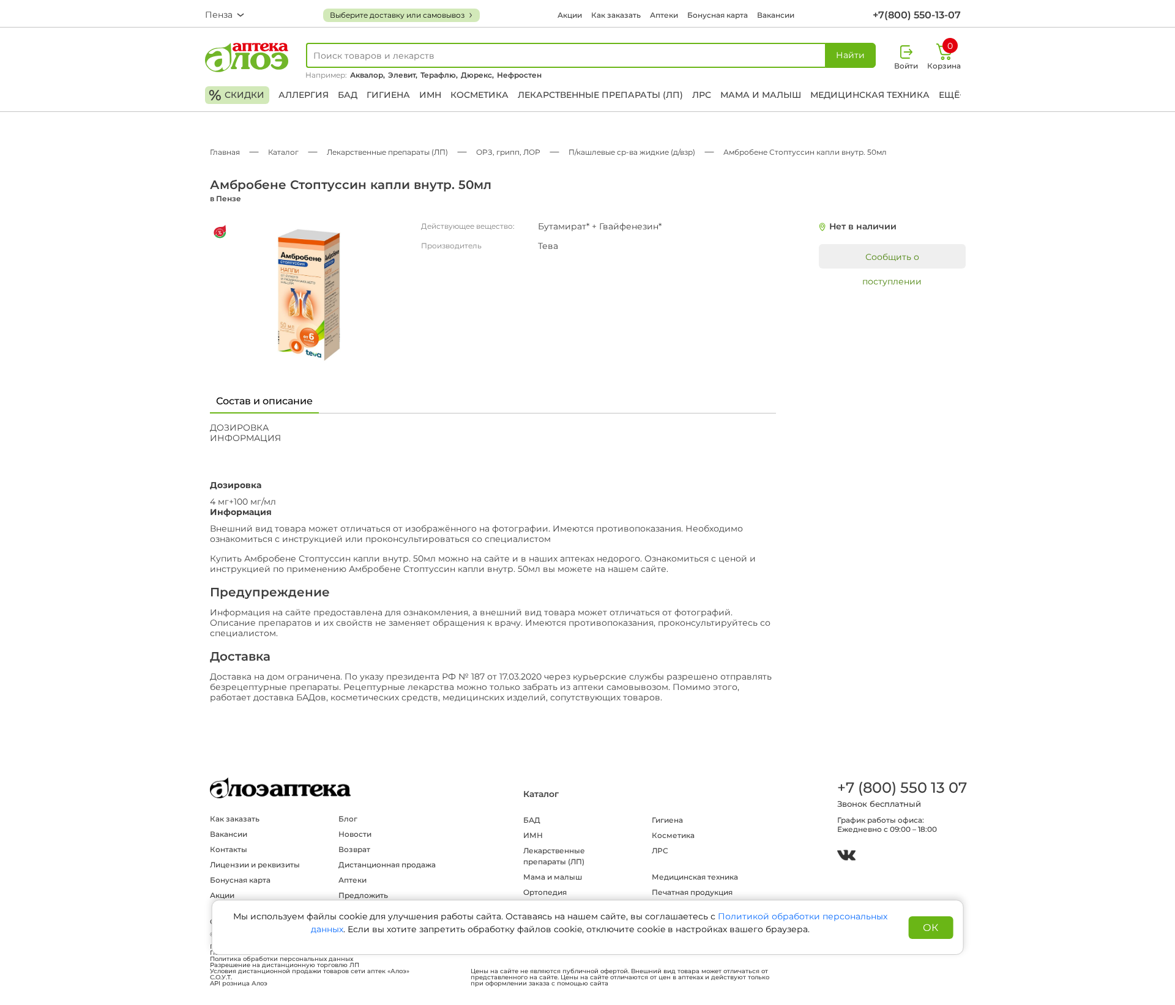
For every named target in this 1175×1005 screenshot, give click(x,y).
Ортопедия (545, 892)
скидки (236, 95)
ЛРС (701, 94)
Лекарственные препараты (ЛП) (600, 94)
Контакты (228, 849)
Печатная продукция (692, 892)
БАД (347, 94)
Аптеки (664, 15)
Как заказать (616, 15)
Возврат (354, 849)
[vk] (846, 856)
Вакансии (775, 15)
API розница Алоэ (238, 984)
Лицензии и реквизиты (255, 864)
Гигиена (388, 94)
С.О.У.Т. (221, 977)
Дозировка (239, 428)
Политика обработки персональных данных (281, 959)
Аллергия (303, 94)
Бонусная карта (717, 15)
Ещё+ (951, 94)
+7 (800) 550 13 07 (901, 787)
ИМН (430, 94)
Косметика (479, 94)
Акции (570, 15)
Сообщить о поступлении (892, 260)
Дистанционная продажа (387, 864)
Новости (354, 834)
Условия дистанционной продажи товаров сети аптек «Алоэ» (309, 971)
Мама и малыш (760, 94)
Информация (245, 438)
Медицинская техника (870, 94)
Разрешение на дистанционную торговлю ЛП (284, 965)
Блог (347, 818)
